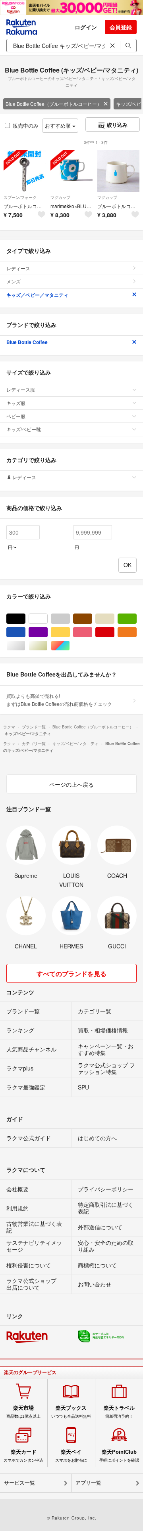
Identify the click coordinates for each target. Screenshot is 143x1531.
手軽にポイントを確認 (119, 1455)
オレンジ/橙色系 (136, 632)
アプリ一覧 (88, 1483)
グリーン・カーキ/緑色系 (136, 619)
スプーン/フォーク (20, 197)
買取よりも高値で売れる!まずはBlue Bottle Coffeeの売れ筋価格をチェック (59, 699)
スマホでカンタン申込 (23, 1455)
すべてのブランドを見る (71, 973)
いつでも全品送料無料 (71, 1411)
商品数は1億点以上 (23, 1411)
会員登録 (121, 27)
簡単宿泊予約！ (119, 1411)
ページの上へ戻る (71, 784)
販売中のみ (26, 125)
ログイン (86, 27)
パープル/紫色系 (47, 632)
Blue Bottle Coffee (27, 342)
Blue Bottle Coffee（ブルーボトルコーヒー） (54, 103)
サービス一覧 (19, 1483)
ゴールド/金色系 (47, 646)
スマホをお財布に (71, 1455)
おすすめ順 (58, 125)
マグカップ (60, 197)
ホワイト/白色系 (47, 619)
